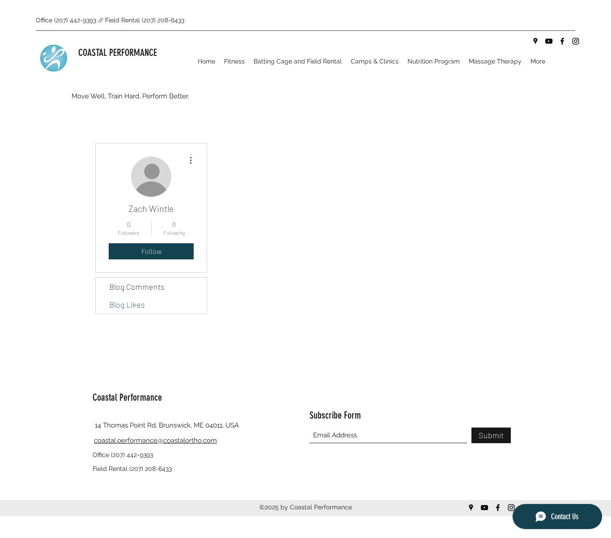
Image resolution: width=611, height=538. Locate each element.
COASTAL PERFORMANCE (117, 53)
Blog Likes (127, 304)
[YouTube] (548, 41)
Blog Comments (137, 287)
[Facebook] (562, 41)
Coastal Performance (127, 397)
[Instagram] (575, 41)
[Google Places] (535, 41)
